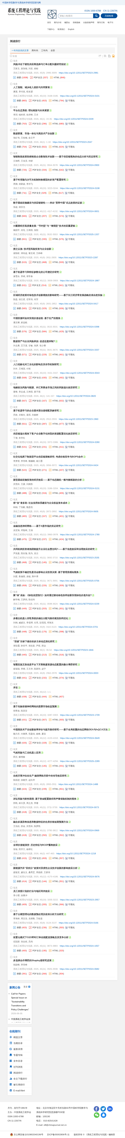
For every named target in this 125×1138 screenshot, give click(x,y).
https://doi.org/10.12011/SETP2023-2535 (79, 557)
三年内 (44, 50)
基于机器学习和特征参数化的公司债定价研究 (36, 272)
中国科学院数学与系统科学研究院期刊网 (21, 2)
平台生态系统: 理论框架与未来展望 (31, 110)
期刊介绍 (57, 22)
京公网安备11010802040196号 (28, 1134)
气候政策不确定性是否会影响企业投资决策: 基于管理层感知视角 (46, 572)
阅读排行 (18, 1072)
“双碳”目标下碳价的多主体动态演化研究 (34, 641)
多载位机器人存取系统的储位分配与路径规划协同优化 (40, 618)
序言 (15, 687)
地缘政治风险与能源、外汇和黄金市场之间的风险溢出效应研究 (45, 387)
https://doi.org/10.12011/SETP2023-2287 (78, 257)
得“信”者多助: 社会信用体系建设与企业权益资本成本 (40, 503)
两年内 (35, 50)
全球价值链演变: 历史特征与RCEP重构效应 (35, 845)
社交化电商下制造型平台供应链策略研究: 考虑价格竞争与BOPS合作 (48, 456)
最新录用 (18, 1049)
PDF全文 (38, 77)
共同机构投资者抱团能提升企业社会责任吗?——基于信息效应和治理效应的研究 (54, 549)
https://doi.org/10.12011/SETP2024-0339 (73, 119)
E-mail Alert (19, 1090)
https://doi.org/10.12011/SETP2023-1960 (78, 419)
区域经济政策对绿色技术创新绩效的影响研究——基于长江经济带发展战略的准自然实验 (57, 295)
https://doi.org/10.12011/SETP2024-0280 (80, 442)
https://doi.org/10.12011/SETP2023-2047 (72, 142)
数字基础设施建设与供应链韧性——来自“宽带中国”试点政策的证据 (47, 202)
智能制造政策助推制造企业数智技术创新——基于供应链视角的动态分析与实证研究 (55, 156)
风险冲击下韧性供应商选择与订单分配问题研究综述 (39, 64)
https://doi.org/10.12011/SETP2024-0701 (78, 627)
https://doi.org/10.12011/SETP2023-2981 (78, 73)
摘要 (19, 77)
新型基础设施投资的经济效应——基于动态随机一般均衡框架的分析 (47, 479)
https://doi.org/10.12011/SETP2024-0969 (79, 830)
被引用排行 (19, 1084)
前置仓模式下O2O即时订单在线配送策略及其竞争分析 (40, 937)
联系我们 (61, 29)
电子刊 (110, 22)
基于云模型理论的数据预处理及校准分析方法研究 (38, 914)
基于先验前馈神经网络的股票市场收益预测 (35, 706)
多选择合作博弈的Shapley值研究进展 (32, 960)
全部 (53, 50)
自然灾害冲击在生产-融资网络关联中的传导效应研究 (40, 775)
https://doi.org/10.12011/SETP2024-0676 (80, 876)
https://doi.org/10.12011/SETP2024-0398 (79, 327)
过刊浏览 (18, 1067)
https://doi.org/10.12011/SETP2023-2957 (80, 899)
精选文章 (18, 1037)
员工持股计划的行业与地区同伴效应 (31, 891)
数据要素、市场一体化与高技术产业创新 (33, 133)
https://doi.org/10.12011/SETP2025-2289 (80, 761)
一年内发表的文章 (20, 50)
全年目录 (18, 1061)
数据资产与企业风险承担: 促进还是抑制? (34, 341)
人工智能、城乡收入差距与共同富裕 (31, 87)
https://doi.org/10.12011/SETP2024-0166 (78, 923)
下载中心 (51, 29)
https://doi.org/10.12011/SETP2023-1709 (80, 715)
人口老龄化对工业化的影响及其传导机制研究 (36, 364)
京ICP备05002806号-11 (58, 1134)
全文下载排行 (20, 1078)
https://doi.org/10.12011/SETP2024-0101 (80, 96)
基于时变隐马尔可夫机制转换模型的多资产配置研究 (39, 179)
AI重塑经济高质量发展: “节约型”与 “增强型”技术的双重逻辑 (44, 226)
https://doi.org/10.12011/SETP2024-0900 (79, 165)
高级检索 (109, 16)
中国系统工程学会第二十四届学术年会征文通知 (20, 1019)
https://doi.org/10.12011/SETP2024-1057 (79, 946)
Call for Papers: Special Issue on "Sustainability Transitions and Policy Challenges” (20, 997)
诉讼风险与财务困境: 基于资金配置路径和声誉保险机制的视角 (44, 798)
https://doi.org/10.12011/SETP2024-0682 (79, 969)
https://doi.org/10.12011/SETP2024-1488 (78, 784)
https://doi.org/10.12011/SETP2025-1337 (79, 234)
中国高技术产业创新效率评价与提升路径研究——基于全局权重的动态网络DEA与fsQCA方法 (60, 729)
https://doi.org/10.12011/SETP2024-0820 (76, 396)
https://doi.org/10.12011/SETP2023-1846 (73, 650)
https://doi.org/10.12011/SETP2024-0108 (80, 188)
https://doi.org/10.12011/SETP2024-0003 (78, 673)
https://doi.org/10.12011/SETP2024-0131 (80, 488)
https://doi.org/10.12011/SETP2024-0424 (78, 465)
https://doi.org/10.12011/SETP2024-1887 (80, 280)
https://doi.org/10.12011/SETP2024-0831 (79, 211)
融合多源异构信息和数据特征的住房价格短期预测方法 (40, 822)
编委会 (67, 22)
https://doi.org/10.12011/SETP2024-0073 (79, 807)
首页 (49, 22)
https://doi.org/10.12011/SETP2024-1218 (76, 853)
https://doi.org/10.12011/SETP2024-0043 (80, 373)
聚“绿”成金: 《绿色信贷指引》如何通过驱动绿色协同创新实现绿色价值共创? (52, 595)
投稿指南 (76, 22)
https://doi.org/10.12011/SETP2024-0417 (78, 303)
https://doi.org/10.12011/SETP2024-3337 (79, 350)
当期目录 (18, 1043)
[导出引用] (100, 56)
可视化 (71, 100)
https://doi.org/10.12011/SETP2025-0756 (79, 580)
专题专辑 (18, 1055)
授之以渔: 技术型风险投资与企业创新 (32, 249)
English (71, 29)
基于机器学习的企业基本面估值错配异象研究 (36, 410)
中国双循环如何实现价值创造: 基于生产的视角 (36, 318)
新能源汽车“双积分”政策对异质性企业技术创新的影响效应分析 (45, 868)
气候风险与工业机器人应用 (27, 752)
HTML (56, 77)
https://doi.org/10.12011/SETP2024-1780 (80, 534)
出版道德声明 (88, 22)
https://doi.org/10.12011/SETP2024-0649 (80, 738)
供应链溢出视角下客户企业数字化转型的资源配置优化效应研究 (45, 433)
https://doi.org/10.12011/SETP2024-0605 (78, 511)
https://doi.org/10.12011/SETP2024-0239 (79, 604)
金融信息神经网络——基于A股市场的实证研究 (37, 526)
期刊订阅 (101, 22)
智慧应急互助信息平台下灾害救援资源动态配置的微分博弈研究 (45, 664)
